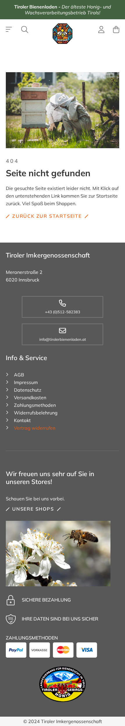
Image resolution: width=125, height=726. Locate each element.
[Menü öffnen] (9, 29)
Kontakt (22, 420)
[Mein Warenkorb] (116, 29)
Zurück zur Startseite (47, 216)
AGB (19, 375)
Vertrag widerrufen (34, 428)
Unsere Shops (33, 509)
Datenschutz (27, 390)
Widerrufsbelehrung (36, 413)
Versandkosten (30, 397)
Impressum (26, 382)
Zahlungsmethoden (35, 405)
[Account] (101, 30)
